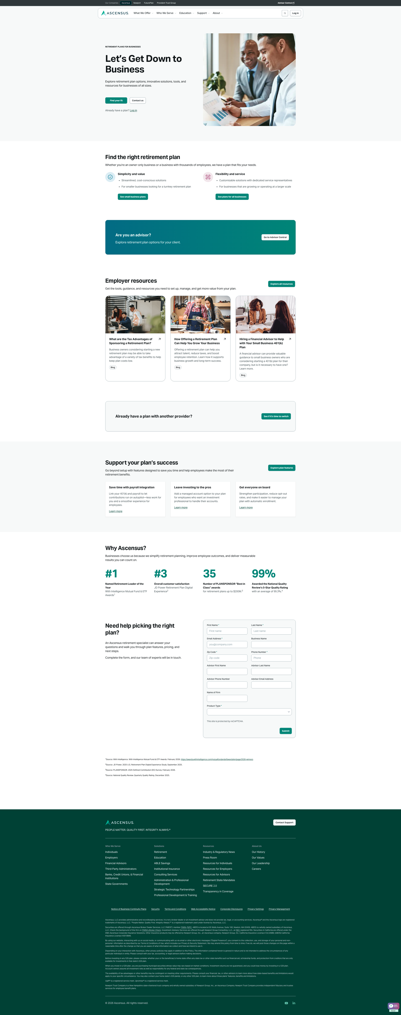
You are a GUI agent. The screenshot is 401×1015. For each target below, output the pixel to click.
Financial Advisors (115, 863)
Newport (137, 3)
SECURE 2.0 (210, 885)
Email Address (214, 638)
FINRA (184, 927)
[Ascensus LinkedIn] (294, 1003)
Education (160, 857)
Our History (258, 852)
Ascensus (126, 3)
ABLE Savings (162, 863)
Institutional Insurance (167, 869)
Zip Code (212, 652)
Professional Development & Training (175, 895)
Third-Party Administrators (120, 869)
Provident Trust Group (166, 3)
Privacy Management (279, 909)
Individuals (111, 852)
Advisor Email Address (262, 679)
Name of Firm (213, 692)
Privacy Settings (256, 909)
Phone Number (259, 652)
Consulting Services (165, 874)
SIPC (189, 927)
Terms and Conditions (175, 909)
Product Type (214, 705)
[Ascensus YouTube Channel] (286, 1003)
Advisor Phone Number (218, 679)
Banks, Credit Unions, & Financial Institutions (124, 876)
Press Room (210, 857)
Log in (133, 110)
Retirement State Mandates (219, 880)
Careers (256, 869)
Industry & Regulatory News (219, 852)
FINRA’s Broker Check (151, 930)
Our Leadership (261, 863)
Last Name (257, 625)
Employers (111, 857)
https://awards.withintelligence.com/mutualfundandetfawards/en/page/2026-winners (217, 759)
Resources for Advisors (216, 874)
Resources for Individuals (217, 863)
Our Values (258, 857)
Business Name (259, 638)
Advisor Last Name (260, 665)
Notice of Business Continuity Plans (128, 909)
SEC (238, 930)
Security (155, 909)
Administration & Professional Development (171, 882)
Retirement (160, 852)
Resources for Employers (217, 869)
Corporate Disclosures (231, 909)
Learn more (115, 511)
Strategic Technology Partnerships (174, 889)
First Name (213, 625)
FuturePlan (149, 3)
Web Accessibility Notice (203, 909)
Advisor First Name (216, 665)
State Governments (116, 884)
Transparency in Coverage (218, 891)
